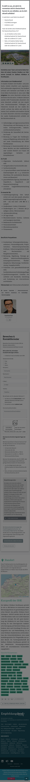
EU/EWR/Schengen (11, 22)
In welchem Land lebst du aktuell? (13, 17)
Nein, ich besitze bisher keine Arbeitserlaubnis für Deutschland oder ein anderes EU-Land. (15, 43)
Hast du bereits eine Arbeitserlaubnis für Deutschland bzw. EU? (14, 30)
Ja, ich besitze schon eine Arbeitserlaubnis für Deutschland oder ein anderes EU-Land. (15, 36)
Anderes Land (9, 25)
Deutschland (9, 20)
